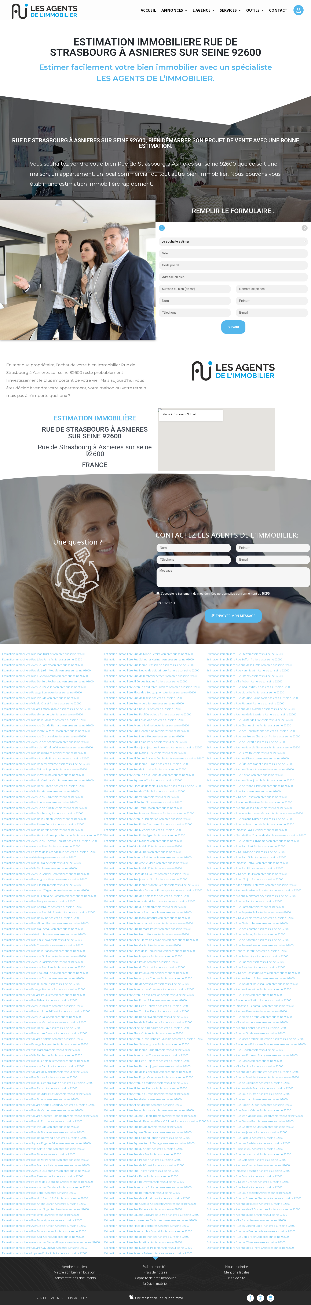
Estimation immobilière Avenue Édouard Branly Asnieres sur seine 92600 (252, 1055)
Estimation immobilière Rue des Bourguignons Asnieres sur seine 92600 (251, 731)
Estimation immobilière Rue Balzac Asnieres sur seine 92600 (39, 1000)
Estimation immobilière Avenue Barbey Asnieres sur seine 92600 (42, 665)
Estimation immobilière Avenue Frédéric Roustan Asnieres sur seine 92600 (48, 912)
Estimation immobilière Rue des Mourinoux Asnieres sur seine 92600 (147, 1198)
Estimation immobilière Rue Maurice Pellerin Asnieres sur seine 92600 (148, 1248)
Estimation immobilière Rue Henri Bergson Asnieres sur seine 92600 (146, 1006)
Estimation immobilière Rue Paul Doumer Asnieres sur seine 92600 (146, 973)
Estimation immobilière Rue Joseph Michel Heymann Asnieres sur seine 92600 (255, 1039)
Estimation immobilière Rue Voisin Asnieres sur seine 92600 (141, 797)
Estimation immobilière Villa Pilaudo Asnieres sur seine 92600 (40, 1127)
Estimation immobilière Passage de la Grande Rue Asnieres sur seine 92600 (49, 852)
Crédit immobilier (155, 1283)
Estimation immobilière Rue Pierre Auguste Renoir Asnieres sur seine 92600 (151, 885)
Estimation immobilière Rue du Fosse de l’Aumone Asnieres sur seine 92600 (254, 1198)
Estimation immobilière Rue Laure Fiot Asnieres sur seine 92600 (144, 736)
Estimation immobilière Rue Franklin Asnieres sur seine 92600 (245, 868)
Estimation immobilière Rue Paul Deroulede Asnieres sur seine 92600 (147, 714)
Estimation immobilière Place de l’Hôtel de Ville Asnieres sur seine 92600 (47, 747)
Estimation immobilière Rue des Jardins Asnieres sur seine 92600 (42, 830)
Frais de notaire (155, 1272)
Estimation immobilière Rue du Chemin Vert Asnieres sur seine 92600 (45, 1061)
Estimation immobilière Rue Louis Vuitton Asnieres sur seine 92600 (248, 1094)
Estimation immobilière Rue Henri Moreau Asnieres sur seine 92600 (146, 934)
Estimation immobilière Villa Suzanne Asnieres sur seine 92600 (246, 852)
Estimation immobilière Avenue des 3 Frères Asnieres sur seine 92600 (250, 1248)
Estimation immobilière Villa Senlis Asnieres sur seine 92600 (39, 868)
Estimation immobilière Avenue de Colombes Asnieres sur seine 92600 (251, 709)
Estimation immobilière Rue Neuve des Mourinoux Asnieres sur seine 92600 (151, 670)
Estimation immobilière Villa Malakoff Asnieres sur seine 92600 (143, 846)
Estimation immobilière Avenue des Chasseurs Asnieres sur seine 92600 (149, 989)
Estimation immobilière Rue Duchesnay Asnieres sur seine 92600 (42, 813)
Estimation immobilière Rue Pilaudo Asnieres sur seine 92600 (40, 698)
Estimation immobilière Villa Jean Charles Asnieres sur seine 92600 (248, 1182)
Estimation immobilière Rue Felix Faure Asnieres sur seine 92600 (42, 907)
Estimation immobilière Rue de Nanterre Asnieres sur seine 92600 (248, 940)
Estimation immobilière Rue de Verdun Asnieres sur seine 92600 (42, 1110)
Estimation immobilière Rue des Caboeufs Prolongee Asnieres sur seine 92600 (153, 890)
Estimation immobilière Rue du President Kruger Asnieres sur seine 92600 (253, 1077)
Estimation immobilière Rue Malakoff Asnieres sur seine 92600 (143, 868)
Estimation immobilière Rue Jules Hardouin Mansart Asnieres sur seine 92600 (255, 813)
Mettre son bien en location (74, 1272)
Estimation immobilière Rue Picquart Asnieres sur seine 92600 (245, 703)
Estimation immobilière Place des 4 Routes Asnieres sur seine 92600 (146, 874)
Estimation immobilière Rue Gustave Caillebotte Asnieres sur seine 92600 (150, 1204)
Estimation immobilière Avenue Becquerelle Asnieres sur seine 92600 (147, 912)
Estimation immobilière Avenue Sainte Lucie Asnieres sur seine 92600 (147, 857)
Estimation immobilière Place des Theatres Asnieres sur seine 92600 (249, 802)
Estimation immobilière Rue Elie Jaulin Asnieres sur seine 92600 (41, 885)
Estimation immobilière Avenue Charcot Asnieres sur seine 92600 (43, 978)
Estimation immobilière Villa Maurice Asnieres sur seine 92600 (143, 841)
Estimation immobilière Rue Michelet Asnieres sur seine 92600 (143, 830)
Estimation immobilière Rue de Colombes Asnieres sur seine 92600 (248, 1083)
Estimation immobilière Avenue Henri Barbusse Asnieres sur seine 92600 (149, 901)
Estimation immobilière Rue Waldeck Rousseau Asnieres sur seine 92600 (252, 984)
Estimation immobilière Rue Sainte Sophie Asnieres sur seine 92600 (44, 769)
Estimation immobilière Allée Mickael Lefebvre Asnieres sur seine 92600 (251, 885)
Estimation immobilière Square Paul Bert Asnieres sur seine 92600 (43, 995)
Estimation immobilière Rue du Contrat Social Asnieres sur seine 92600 (251, 1226)
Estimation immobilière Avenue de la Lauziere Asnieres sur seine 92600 (251, 714)
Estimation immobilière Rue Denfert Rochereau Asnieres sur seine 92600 (48, 681)
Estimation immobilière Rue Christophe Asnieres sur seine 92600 (247, 923)
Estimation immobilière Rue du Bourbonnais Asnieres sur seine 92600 (250, 824)
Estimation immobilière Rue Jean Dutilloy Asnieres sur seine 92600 (43, 654)
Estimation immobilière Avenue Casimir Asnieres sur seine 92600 (42, 962)
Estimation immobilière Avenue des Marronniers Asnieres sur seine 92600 (253, 1072)
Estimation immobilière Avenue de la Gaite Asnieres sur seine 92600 (249, 808)
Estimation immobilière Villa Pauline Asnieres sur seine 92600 (245, 1066)
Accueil (148, 10)
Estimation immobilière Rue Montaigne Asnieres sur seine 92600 (42, 1220)
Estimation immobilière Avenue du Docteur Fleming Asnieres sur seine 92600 (50, 841)
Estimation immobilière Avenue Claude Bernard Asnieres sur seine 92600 (48, 725)
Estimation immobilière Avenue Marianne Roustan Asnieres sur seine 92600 (254, 890)
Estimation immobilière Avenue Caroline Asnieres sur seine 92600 (43, 1066)
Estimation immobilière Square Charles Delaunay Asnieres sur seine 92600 (48, 1105)
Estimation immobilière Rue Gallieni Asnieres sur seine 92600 (142, 945)
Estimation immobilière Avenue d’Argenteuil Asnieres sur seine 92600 (45, 1209)
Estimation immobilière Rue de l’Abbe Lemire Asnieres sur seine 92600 (148, 654)
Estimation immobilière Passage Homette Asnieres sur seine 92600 (43, 989)
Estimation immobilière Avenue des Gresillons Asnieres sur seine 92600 (149, 995)
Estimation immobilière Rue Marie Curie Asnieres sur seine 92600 (145, 753)
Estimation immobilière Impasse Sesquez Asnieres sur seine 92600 (248, 1171)
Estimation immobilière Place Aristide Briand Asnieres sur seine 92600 (45, 758)
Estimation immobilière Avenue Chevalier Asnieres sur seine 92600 (43, 687)
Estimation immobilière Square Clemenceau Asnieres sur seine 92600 (147, 1132)
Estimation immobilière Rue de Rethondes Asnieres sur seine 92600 (146, 1237)
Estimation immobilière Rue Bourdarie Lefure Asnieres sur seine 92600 (46, 1094)
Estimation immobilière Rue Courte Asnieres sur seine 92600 (244, 1176)
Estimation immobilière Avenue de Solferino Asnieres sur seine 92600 (147, 1187)
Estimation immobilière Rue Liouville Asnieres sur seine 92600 (245, 692)
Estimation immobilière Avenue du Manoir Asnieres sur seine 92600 (146, 1094)
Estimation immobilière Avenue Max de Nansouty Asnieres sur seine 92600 (253, 747)
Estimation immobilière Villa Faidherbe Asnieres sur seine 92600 (42, 1055)
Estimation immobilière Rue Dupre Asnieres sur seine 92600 (39, 1077)
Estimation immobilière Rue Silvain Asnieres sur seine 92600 (244, 995)
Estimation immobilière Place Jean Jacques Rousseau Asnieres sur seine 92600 (153, 747)
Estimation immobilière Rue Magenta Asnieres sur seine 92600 (143, 956)
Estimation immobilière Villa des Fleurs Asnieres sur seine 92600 (246, 874)
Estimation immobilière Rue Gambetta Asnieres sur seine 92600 (246, 1160)
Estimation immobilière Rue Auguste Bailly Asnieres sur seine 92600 (249, 912)
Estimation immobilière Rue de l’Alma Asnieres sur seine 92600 (41, 918)
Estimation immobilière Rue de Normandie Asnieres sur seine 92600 (44, 1138)
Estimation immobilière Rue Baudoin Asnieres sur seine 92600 (143, 1127)
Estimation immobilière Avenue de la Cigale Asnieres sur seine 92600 (249, 665)
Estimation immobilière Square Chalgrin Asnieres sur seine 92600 (42, 1039)
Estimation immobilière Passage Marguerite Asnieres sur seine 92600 (45, 1044)
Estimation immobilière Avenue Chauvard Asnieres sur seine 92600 (44, 736)
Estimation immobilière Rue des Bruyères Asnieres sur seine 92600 (44, 753)
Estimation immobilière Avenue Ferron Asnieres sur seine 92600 (247, 1011)
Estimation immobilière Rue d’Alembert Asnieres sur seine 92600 (42, 714)
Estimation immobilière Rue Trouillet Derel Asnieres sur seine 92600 (146, 1011)
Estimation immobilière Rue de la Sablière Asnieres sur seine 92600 (44, 720)
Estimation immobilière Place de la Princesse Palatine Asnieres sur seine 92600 (256, 1044)
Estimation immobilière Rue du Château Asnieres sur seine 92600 (145, 907)
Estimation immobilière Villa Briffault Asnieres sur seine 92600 (40, 1215)
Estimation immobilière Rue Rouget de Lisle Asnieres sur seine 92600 (250, 720)
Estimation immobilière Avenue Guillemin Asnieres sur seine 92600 (44, 956)
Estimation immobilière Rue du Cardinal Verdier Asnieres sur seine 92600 (48, 780)
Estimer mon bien (155, 1266)
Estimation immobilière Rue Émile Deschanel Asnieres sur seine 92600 (148, 824)
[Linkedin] (270, 1298)
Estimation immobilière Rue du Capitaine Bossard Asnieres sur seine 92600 (49, 896)
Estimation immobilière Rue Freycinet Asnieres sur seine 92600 (246, 967)
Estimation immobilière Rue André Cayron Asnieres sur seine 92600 (44, 1204)
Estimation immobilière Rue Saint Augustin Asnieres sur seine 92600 (146, 1044)
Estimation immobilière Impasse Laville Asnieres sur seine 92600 (247, 830)
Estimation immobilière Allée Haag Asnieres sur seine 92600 (39, 857)
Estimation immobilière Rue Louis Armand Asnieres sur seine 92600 (249, 1154)
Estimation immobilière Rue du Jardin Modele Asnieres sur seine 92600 (46, 670)
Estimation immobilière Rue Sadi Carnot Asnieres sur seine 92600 (43, 1237)
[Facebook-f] (250, 1298)
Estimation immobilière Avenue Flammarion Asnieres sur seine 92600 (147, 819)
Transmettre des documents (74, 1278)
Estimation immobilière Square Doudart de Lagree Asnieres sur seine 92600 (151, 1215)
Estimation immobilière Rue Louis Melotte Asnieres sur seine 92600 (249, 1193)
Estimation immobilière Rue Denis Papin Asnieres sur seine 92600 (248, 1237)
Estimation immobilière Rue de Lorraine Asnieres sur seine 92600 (145, 769)
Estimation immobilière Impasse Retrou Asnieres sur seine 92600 (247, 863)
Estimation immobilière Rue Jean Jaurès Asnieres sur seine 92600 (247, 1099)
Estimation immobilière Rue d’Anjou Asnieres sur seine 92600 (245, 879)
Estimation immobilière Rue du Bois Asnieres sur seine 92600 (142, 852)
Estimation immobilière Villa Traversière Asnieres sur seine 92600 (42, 945)
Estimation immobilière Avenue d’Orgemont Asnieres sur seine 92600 (45, 890)
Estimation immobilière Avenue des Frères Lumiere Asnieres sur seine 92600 (152, 687)
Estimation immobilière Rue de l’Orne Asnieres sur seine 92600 (246, 1242)
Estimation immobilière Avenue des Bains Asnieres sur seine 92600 (146, 1083)
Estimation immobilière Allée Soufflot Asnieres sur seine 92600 (143, 802)
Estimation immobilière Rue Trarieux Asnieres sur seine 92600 (143, 808)
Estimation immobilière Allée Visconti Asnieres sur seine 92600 (143, 1105)
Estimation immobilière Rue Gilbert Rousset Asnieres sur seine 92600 (45, 923)
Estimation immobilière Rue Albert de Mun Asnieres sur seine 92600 (249, 1017)
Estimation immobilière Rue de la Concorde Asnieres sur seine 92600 (147, 1072)
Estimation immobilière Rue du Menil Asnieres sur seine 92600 (41, 984)
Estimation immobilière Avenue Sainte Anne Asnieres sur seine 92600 (250, 769)
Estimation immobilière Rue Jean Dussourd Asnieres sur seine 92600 (147, 918)
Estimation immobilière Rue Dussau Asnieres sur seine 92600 (245, 1050)
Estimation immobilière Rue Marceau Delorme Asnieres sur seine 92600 (149, 813)
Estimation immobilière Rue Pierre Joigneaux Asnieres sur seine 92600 (45, 731)
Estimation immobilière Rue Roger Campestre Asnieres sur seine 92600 (148, 1077)
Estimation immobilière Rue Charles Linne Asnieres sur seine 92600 (249, 725)
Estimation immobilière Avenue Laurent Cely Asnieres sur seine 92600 (45, 1171)
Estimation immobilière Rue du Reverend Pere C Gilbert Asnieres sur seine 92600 (155, 1121)
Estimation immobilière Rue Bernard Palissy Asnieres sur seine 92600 (147, 929)
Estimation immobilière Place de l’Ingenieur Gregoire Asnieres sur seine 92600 (153, 786)
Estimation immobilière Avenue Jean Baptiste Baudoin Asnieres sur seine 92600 (153, 1039)
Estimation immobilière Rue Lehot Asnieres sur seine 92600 (39, 1193)
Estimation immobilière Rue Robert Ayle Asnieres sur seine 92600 (247, 956)
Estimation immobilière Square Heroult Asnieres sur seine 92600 (247, 951)
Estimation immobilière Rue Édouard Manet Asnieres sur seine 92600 (250, 764)
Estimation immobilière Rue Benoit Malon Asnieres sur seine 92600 (146, 1017)
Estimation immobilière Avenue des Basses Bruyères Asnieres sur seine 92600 (51, 1242)
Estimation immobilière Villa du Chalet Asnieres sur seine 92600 (41, 703)
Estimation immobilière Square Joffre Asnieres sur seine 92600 (143, 780)
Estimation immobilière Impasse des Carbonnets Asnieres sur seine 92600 (150, 1220)
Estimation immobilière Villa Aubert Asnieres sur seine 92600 (244, 681)
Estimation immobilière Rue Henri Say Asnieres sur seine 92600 (41, 1028)
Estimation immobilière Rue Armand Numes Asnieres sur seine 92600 (250, 819)
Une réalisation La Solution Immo (159, 1298)
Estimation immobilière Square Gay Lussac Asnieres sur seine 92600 (44, 1248)
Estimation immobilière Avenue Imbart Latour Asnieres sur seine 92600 (148, 923)
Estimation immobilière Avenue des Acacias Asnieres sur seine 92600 (45, 742)
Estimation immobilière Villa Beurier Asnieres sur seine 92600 (40, 791)
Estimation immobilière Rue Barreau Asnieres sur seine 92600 (245, 907)
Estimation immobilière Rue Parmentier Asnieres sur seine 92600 (42, 1176)
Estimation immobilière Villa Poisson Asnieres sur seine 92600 (142, 1160)
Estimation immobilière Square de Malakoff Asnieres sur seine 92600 (45, 1072)
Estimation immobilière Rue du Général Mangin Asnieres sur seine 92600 (47, 1083)
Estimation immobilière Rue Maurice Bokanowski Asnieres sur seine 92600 (253, 698)
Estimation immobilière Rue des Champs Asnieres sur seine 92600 (248, 929)
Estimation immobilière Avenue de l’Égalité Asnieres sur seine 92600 (44, 808)
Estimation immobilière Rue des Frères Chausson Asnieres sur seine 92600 (253, 736)
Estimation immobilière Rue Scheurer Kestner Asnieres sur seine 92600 (149, 659)
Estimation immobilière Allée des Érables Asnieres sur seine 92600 (145, 681)
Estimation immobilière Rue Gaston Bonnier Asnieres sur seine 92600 (250, 1121)
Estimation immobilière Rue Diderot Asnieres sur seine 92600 (40, 1099)
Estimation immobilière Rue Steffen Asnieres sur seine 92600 (245, 654)
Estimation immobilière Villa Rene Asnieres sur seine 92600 (141, 1176)
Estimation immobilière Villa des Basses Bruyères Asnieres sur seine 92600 (253, 973)
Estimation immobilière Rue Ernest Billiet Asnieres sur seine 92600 (145, 1000)
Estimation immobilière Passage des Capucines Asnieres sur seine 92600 (47, 1182)
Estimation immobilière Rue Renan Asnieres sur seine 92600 (39, 1088)
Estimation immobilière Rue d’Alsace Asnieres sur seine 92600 (143, 1099)
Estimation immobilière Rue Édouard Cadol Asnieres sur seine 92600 (45, 973)
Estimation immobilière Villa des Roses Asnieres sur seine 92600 (246, 797)
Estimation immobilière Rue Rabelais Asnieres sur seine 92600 (143, 1209)
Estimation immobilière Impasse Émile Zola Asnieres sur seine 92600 (44, 1253)
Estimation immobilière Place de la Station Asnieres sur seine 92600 (249, 1000)
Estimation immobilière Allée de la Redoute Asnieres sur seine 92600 (147, 1028)
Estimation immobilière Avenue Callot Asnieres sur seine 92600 (41, 1017)
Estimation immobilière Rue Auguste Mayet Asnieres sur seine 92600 (44, 879)
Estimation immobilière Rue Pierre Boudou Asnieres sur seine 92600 (147, 1050)
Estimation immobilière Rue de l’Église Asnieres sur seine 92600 (143, 698)
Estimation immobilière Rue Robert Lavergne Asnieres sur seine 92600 (46, 764)
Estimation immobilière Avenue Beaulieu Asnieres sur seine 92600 (43, 967)
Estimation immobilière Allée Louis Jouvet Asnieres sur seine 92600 (43, 934)
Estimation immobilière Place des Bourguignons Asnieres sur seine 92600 (150, 692)
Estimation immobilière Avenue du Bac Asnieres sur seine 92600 (247, 1215)
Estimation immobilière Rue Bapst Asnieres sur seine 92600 (244, 791)
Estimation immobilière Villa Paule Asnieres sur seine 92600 (141, 962)
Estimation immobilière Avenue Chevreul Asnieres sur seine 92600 (248, 1165)
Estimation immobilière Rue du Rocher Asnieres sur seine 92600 (42, 1121)
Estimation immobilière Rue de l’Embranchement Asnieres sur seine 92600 (150, 676)
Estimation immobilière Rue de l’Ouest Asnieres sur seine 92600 (144, 1165)
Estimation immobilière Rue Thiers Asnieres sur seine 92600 (141, 1171)
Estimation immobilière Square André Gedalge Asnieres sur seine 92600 (149, 1143)
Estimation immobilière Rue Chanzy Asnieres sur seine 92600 (245, 676)
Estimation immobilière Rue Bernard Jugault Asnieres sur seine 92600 (147, 1066)
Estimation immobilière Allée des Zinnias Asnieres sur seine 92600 (145, 1088)
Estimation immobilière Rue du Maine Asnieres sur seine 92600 (41, 863)
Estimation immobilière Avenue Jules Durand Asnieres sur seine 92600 (148, 1231)
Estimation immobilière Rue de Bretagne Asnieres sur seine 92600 (43, 1132)
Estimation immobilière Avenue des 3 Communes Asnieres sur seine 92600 (253, 1209)
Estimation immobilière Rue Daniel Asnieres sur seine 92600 (244, 1061)
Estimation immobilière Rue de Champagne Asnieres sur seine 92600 (147, 896)
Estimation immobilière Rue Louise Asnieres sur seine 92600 (39, 802)
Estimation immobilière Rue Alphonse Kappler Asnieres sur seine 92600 (149, 1110)
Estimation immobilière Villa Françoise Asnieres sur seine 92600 (246, 1220)
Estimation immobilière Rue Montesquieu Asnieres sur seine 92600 (44, 1231)
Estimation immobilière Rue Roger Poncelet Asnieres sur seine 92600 (45, 1160)
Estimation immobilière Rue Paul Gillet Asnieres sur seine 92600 (246, 857)
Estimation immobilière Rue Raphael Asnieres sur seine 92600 (245, 962)
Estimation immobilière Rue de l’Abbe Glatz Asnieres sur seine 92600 (250, 786)
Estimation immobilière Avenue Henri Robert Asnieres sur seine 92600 (250, 978)
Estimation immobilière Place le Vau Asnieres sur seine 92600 (245, 1149)
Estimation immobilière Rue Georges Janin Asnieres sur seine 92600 (146, 731)
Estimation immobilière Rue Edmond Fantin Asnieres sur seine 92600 (147, 1138)
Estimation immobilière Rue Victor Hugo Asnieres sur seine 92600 (43, 775)
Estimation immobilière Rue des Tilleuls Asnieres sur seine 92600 (144, 791)
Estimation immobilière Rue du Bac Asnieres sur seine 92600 (244, 901)
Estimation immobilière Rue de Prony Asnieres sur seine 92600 (246, 934)
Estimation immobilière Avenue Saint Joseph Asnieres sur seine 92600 (250, 780)
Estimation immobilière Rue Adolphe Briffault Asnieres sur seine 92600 (46, 1011)
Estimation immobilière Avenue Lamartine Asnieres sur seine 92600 (249, 989)
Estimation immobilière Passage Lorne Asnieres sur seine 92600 (42, 692)
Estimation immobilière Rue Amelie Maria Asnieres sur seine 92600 (145, 863)
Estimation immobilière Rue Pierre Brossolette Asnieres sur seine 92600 (149, 665)
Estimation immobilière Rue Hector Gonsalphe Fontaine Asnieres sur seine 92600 (53, 835)
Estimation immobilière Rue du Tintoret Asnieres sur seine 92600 (144, 967)
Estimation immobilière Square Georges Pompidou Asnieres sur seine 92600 (50, 1116)
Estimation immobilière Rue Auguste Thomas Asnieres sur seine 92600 (148, 978)
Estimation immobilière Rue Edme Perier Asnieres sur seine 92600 (145, 742)
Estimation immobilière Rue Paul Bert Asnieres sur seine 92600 (246, 846)
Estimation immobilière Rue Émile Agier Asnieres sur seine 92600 (144, 835)
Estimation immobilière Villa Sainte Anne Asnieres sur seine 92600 (43, 1149)
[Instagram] (260, 1298)
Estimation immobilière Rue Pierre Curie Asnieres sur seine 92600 (43, 824)
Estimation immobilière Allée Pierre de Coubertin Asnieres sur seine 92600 (151, 940)
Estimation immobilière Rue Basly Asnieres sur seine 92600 (38, 901)
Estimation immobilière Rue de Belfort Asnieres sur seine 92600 (246, 742)
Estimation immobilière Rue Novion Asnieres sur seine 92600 (244, 775)
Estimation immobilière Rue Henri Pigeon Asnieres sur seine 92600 (43, 786)
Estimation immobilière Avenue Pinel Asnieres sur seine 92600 (41, 846)
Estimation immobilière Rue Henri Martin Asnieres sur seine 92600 (248, 670)
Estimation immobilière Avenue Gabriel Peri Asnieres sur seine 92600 (45, 874)
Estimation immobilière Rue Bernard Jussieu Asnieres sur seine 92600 (250, 945)
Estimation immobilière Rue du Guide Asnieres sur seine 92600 (246, 1033)
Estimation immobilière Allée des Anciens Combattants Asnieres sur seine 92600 (154, 758)
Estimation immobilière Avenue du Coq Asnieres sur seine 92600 (42, 797)
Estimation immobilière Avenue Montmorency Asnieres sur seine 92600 (251, 896)
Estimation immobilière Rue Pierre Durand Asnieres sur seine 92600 (146, 764)
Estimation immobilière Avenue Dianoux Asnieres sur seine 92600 (248, 758)
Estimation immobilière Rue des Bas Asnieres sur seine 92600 (142, 1154)
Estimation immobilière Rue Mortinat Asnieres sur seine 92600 (143, 1242)
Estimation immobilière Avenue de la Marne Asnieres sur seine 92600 (250, 1088)
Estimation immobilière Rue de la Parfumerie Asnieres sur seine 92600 (148, 1022)
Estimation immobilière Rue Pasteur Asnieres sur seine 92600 (245, 1138)
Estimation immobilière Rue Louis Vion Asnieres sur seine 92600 (144, 720)
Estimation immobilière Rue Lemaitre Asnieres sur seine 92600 (246, 753)
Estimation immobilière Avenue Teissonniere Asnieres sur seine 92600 (148, 1253)
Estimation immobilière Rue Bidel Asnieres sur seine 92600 (38, 1154)
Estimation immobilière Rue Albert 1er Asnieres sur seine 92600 (144, 703)
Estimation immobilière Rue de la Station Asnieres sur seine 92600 (43, 951)
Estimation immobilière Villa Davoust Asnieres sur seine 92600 (142, 709)
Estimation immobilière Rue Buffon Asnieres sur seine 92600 (244, 659)
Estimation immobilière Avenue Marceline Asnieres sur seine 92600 (44, 1022)
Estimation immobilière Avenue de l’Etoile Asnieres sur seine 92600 (248, 1204)
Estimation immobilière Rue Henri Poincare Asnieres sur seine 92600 (147, 1061)
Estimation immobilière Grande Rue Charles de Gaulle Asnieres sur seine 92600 (256, 835)
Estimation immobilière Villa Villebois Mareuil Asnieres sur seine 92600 (250, 918)
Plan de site (236, 1278)
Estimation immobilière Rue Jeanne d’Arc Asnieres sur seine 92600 (145, 879)
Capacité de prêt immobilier (155, 1278)
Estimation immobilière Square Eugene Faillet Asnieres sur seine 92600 (46, 1143)
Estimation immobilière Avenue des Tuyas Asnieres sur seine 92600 (146, 1055)
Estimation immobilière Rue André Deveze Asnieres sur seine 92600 (44, 1033)
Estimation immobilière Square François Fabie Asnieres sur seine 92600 (46, 709)
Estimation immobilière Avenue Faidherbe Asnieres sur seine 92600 (146, 725)
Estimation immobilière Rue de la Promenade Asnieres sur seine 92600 (251, 1231)
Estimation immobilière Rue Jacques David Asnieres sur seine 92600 (249, 687)
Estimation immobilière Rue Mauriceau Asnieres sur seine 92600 (42, 929)
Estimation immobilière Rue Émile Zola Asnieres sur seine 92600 (42, 940)
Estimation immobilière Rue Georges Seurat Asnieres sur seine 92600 (250, 1127)
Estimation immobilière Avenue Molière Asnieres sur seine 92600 (42, 1006)
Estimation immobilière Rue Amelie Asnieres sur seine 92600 (244, 1187)
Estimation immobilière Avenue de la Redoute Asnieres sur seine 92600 (149, 775)
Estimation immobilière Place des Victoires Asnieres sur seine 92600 (146, 1226)
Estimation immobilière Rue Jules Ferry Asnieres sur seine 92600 (42, 659)
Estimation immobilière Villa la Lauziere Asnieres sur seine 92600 (247, 1022)
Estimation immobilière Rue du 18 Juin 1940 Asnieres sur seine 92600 (45, 1198)
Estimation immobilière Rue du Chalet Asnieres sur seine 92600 (143, 1149)
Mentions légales (236, 1272)
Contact (278, 10)
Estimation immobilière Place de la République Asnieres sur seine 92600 (149, 951)
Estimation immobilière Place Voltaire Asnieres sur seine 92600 (143, 1033)
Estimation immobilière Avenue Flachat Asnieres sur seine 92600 (247, 1028)
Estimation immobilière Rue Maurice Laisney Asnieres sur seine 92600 (45, 1165)
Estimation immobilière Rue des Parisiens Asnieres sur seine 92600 (248, 1143)
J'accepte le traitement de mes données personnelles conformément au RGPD (215, 594)
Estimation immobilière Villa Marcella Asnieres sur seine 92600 (41, 1050)
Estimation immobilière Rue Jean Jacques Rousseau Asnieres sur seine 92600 (255, 1116)
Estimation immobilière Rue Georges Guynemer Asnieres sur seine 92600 (253, 841)
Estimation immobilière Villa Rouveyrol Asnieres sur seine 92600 (144, 1182)
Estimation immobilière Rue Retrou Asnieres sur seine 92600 (142, 1193)
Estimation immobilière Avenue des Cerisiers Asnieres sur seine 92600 (46, 1187)
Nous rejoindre (236, 1266)
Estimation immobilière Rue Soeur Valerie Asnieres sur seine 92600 (249, 1110)
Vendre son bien (74, 1266)
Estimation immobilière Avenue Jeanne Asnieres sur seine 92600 (247, 1132)
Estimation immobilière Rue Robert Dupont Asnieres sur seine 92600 (249, 1105)
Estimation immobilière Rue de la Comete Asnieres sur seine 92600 (44, 819)
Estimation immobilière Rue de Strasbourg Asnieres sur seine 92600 (146, 984)
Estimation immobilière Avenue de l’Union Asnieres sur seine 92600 (44, 1226)
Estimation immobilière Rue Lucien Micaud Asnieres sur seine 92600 (45, 676)
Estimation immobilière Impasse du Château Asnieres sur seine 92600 (250, 1006)
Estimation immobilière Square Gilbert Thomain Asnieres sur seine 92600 (150, 1116)
